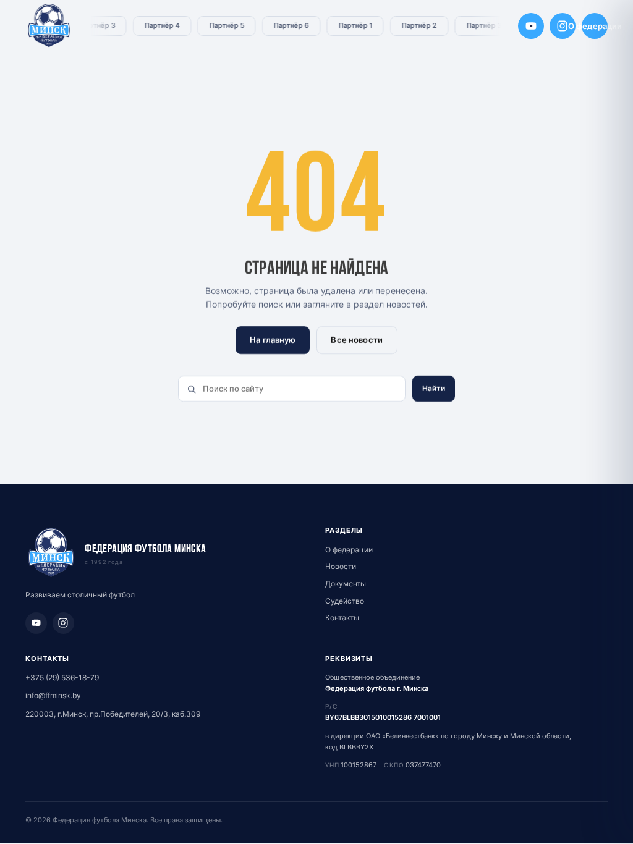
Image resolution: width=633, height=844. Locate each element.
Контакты (342, 617)
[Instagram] (563, 26)
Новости (340, 566)
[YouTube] (531, 26)
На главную (272, 340)
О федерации (595, 26)
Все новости (356, 340)
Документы (345, 583)
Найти (434, 388)
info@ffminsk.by (53, 695)
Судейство (344, 601)
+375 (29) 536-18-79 (62, 677)
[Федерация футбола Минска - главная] (49, 26)
